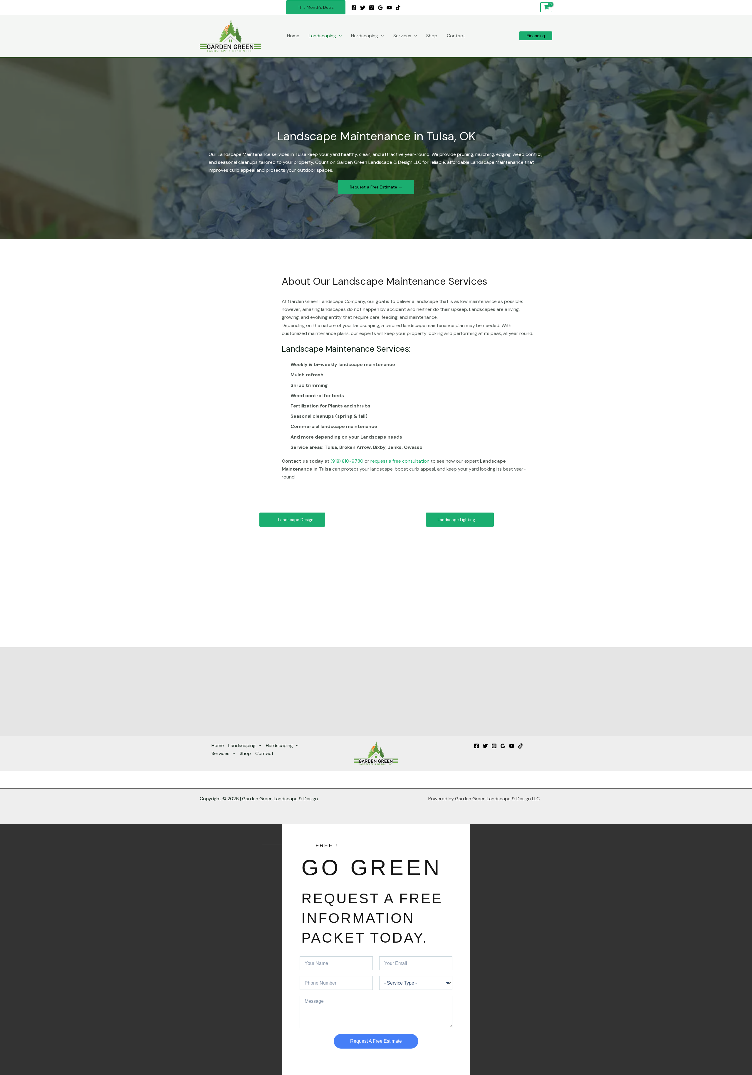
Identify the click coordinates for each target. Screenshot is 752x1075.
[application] (339, 36)
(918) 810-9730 (346, 461)
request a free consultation (399, 461)
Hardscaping (364, 36)
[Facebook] (354, 7)
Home (293, 36)
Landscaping (322, 36)
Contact (456, 36)
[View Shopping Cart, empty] (546, 7)
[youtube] (389, 7)
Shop (431, 36)
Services (402, 36)
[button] (315, 7)
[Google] (380, 7)
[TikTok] (398, 7)
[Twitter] (362, 7)
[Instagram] (371, 7)
